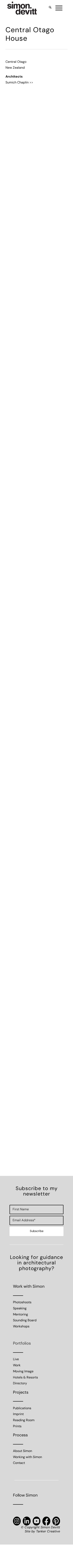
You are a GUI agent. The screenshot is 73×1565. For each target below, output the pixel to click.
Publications (22, 1408)
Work (16, 1365)
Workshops (21, 1326)
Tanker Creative (48, 1531)
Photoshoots (22, 1302)
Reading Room (23, 1420)
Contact (19, 1463)
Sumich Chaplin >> (19, 82)
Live (16, 1359)
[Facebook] (46, 1521)
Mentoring (20, 1314)
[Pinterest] (56, 1521)
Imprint (18, 1414)
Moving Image (23, 1371)
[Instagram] (17, 1521)
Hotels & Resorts (25, 1377)
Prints (17, 1426)
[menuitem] (48, 8)
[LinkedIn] (26, 1521)
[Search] (48, 8)
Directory (20, 1383)
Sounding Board (24, 1320)
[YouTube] (36, 1521)
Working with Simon (27, 1457)
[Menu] (56, 8)
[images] (30, 8)
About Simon (22, 1451)
